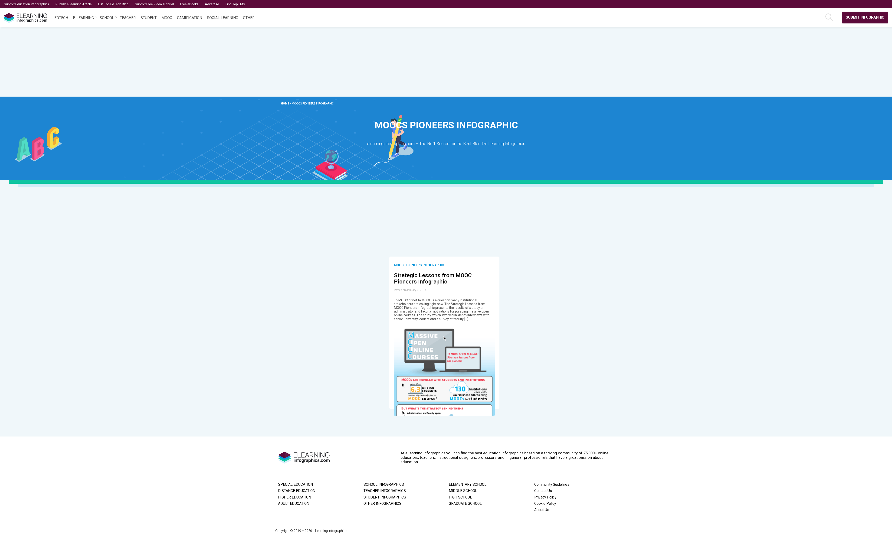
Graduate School (465, 504)
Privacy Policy (545, 497)
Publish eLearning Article (74, 4)
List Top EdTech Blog (113, 4)
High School (460, 497)
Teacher (128, 18)
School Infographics (384, 484)
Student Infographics (385, 497)
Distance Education (296, 491)
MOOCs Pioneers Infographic (419, 265)
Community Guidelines (551, 484)
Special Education (295, 484)
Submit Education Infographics (26, 4)
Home (285, 103)
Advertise (212, 4)
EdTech (61, 18)
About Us (541, 510)
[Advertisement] (423, 61)
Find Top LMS (235, 4)
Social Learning (222, 18)
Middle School (463, 491)
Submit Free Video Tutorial (154, 4)
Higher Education (294, 497)
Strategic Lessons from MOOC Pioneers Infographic (433, 278)
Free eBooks (189, 4)
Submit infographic (865, 17)
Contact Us (543, 491)
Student (149, 18)
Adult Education (293, 504)
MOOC (166, 18)
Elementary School (467, 484)
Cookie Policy (545, 504)
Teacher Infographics (385, 491)
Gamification (189, 18)
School (107, 18)
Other (249, 18)
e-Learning (83, 18)
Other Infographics (382, 504)
